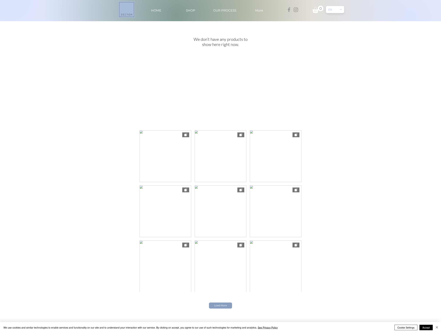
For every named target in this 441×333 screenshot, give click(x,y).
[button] (317, 9)
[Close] (437, 327)
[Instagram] (296, 10)
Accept (426, 327)
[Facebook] (289, 10)
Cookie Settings (405, 327)
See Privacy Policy (268, 327)
